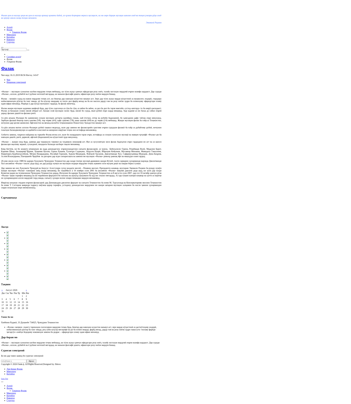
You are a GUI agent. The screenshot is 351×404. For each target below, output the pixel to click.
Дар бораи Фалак (15, 369)
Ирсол (31, 361)
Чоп (8, 80)
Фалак (7, 68)
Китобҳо (11, 374)
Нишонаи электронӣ (16, 82)
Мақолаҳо (11, 371)
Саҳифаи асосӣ (14, 57)
